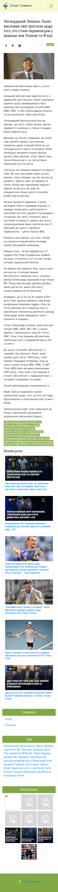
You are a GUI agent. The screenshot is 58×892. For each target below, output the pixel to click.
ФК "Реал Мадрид (39, 753)
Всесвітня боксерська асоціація (19, 428)
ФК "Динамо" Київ (24, 756)
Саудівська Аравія (30, 425)
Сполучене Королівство (30, 422)
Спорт (50, 44)
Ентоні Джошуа (41, 438)
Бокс (40, 432)
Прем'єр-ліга (22, 764)
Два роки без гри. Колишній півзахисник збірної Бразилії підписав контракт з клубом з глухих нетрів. (28, 695)
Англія (20, 775)
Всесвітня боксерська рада (17, 435)
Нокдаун (43, 444)
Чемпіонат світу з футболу (27, 768)
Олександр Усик (12, 425)
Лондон (17, 771)
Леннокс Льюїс (30, 444)
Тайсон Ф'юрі (10, 422)
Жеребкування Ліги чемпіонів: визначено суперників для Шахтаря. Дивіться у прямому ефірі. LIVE (28, 526)
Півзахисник (11, 745)
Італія (47, 768)
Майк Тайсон (10, 441)
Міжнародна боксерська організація (35, 441)
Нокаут (35, 435)
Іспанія (35, 764)
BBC (51, 444)
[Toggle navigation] (51, 6)
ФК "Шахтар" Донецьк (30, 749)
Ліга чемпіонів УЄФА (16, 753)
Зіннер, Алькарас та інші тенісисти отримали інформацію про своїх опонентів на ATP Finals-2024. (28, 655)
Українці (8, 764)
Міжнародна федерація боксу (18, 438)
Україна (8, 756)
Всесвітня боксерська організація (20, 432)
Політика (10, 725)
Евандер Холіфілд (12, 444)
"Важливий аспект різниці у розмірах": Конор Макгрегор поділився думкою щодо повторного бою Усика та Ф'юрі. (27, 610)
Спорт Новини (20, 5)
